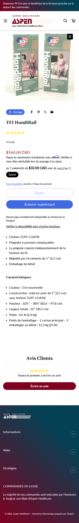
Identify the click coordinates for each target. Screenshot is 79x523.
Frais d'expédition (14, 184)
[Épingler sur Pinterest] (38, 112)
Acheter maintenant (39, 204)
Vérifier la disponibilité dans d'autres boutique (33, 226)
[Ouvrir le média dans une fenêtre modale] (70, 37)
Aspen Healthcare (21, 513)
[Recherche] (65, 21)
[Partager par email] (51, 112)
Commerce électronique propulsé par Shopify (53, 513)
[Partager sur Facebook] (31, 112)
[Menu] (5, 21)
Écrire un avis (39, 386)
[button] (15, 132)
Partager (18, 112)
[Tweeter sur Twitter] (45, 112)
